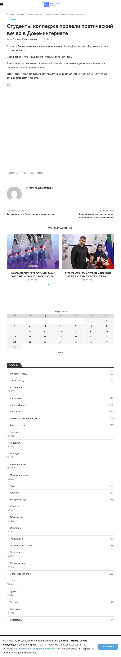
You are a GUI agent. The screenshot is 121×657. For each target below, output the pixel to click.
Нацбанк (62, 492)
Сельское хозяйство (62, 573)
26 (45, 341)
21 (76, 336)
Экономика (15, 609)
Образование (17, 517)
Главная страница (15, 14)
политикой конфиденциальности (38, 648)
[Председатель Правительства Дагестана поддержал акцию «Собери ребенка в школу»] (88, 251)
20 (60, 336)
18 (30, 336)
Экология (62, 602)
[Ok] (115, 4)
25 (30, 341)
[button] (10, 259)
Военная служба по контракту (62, 418)
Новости (14, 506)
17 (14, 336)
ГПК (24, 173)
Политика (15, 552)
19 (45, 336)
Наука (62, 486)
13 (60, 331)
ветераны (13, 173)
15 (91, 331)
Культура (14, 453)
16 (106, 331)
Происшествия (17, 563)
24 (14, 341)
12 (45, 331)
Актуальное (16, 387)
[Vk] (109, 4)
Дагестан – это (62, 425)
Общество (15, 527)
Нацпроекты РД (62, 499)
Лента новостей (18, 464)
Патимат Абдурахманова (25, 39)
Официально (62, 538)
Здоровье (15, 432)
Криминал (15, 442)
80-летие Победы (62, 373)
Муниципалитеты (19, 475)
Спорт (13, 580)
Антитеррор (62, 398)
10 (14, 331)
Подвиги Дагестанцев (62, 545)
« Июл (60, 352)
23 (106, 336)
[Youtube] (106, 4)
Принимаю (108, 646)
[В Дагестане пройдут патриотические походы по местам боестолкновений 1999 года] (33, 251)
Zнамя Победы (62, 380)
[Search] (119, 4)
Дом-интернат (37, 173)
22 (91, 336)
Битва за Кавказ (62, 405)
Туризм (13, 591)
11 (30, 331)
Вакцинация (62, 411)
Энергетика (62, 619)
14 (76, 331)
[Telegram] (112, 4)
